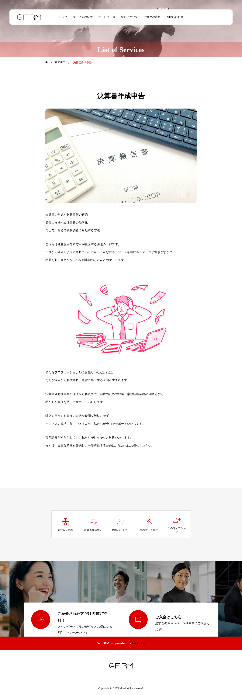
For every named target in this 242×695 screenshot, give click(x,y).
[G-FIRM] (29, 17)
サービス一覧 (106, 17)
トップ (63, 17)
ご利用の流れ (152, 17)
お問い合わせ (174, 17)
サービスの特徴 (83, 17)
